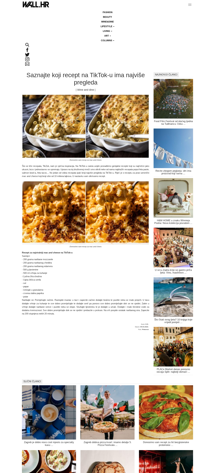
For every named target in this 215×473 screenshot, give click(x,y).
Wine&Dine (107, 21)
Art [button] (106, 35)
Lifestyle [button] (107, 26)
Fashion (107, 12)
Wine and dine (85, 89)
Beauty (107, 17)
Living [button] (107, 31)
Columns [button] (107, 40)
